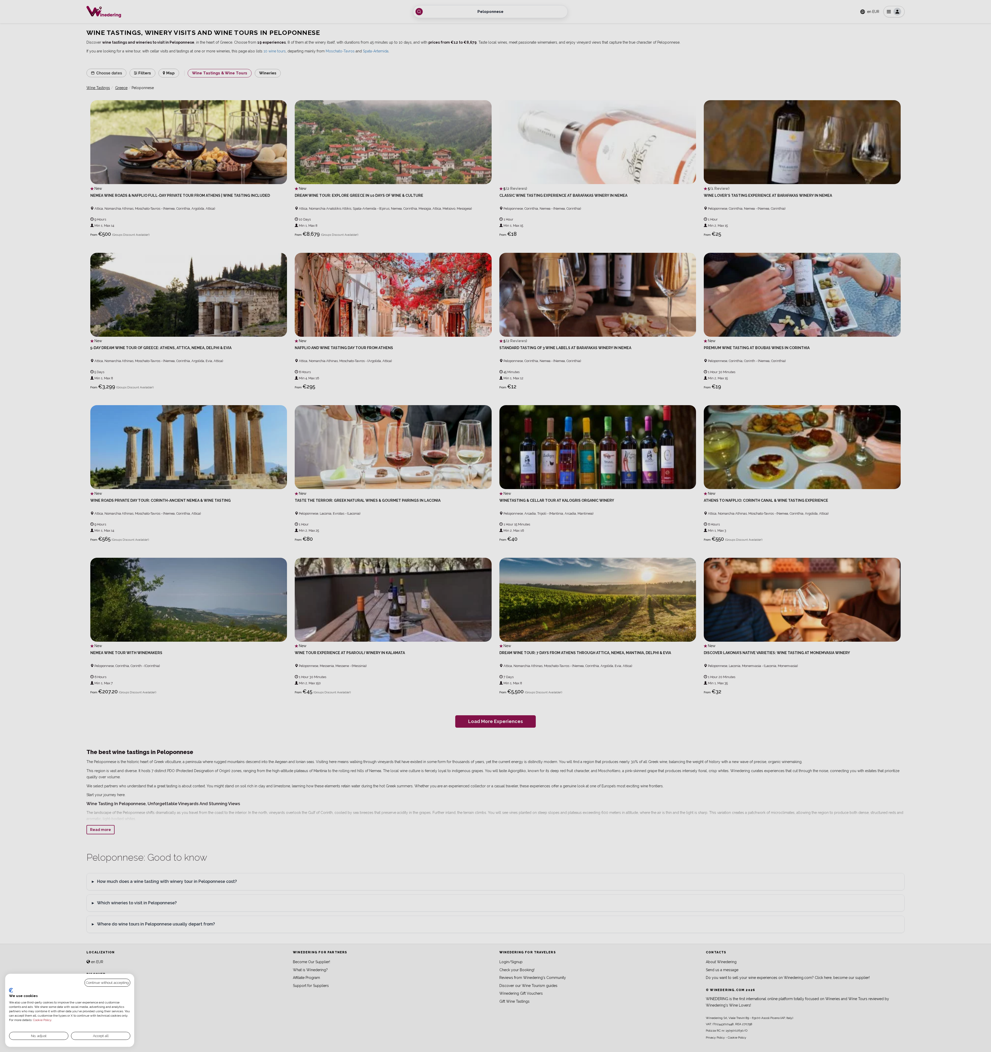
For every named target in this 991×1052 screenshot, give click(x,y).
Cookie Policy (42, 1020)
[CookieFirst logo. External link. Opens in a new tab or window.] (11, 990)
